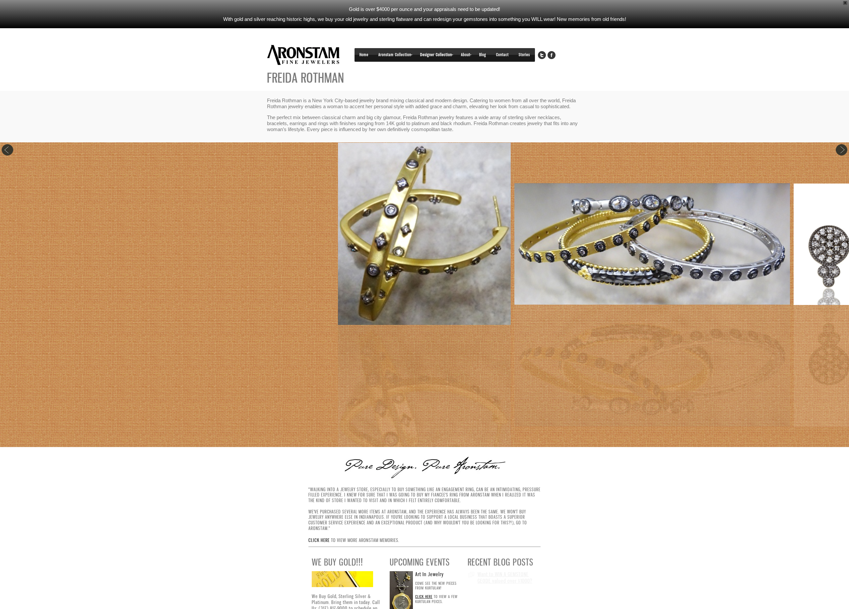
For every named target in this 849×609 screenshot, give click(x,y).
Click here (319, 540)
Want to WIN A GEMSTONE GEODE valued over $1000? (505, 577)
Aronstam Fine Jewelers (303, 55)
